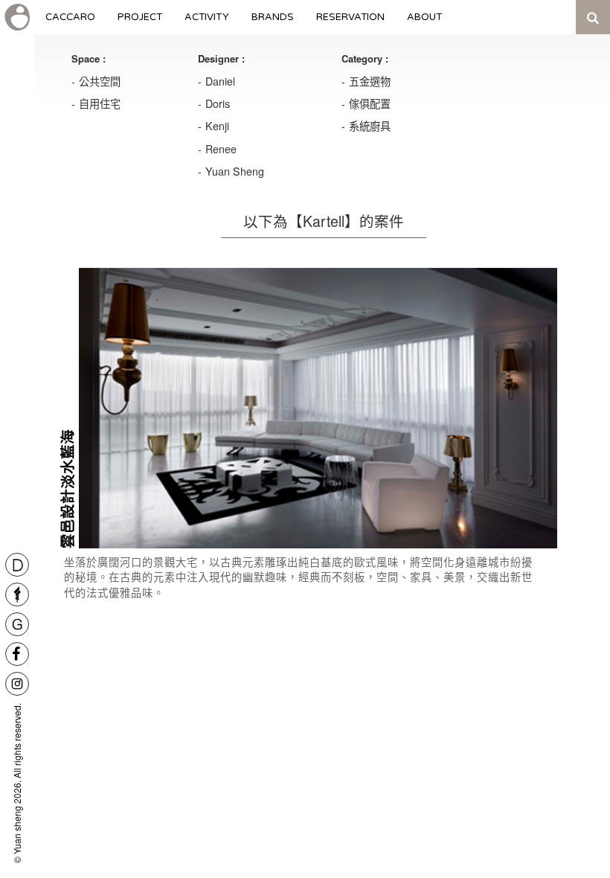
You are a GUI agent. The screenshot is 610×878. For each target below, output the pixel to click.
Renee (221, 148)
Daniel (220, 81)
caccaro (71, 22)
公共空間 (100, 81)
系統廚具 (370, 125)
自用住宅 (100, 103)
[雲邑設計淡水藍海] (318, 408)
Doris (217, 103)
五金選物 (370, 81)
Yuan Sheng (234, 171)
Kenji (217, 125)
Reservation (350, 22)
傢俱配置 (370, 103)
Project (140, 22)
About (424, 22)
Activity (206, 22)
